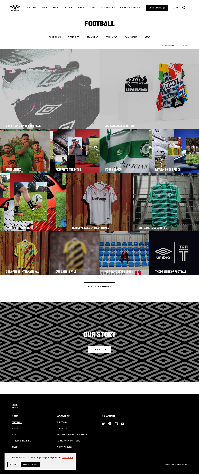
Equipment (111, 37)
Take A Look (100, 349)
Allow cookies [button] (30, 464)
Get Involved (108, 7)
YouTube (122, 423)
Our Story (62, 422)
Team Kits (73, 37)
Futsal (57, 7)
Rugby (45, 7)
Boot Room (55, 37)
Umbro (15, 8)
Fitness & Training (75, 7)
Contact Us (63, 428)
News (147, 37)
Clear (184, 45)
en (173, 7)
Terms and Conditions (68, 441)
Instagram (116, 423)
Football (32, 7)
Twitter (103, 423)
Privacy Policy (64, 447)
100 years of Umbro (130, 7)
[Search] (184, 8)
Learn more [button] (67, 457)
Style (93, 7)
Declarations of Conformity (72, 434)
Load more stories (99, 286)
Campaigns (131, 37)
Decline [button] (13, 464)
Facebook (110, 423)
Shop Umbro (155, 7)
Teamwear (92, 37)
